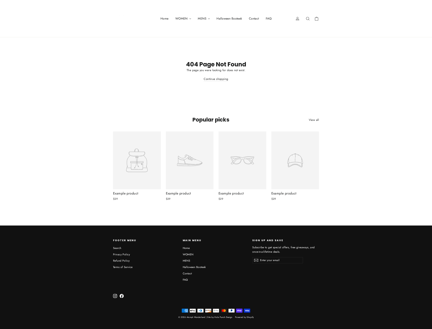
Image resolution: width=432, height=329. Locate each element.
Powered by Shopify (244, 317)
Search (117, 248)
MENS (202, 18)
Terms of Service (123, 267)
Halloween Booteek (229, 18)
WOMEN (182, 18)
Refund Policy (121, 261)
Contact (254, 18)
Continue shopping (216, 79)
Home (164, 18)
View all (314, 120)
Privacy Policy (121, 254)
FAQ (269, 18)
